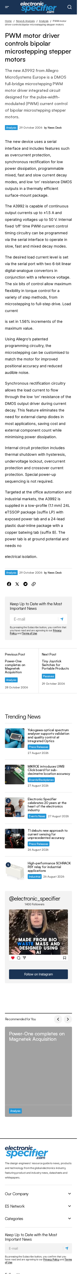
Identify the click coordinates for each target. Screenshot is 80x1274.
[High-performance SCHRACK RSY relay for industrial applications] (14, 871)
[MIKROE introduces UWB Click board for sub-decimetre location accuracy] (14, 774)
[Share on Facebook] (9, 584)
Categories (14, 1218)
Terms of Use (29, 633)
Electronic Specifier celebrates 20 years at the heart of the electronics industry (47, 804)
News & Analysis (25, 21)
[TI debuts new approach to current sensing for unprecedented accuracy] (14, 838)
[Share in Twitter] (17, 584)
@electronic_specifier (34, 898)
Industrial (34, 876)
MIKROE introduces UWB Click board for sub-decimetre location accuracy (49, 770)
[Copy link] (34, 584)
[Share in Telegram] (25, 584)
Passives (48, 676)
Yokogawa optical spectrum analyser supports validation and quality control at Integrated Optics (48, 735)
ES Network (14, 1206)
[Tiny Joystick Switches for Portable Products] (55, 670)
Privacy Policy (51, 1259)
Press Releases (38, 747)
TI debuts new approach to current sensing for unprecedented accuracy (48, 834)
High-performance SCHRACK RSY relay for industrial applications (49, 866)
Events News (37, 816)
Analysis (43, 21)
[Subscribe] (62, 619)
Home (8, 21)
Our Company (16, 1193)
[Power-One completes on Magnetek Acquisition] (22, 670)
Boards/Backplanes (41, 779)
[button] (7, 7)
